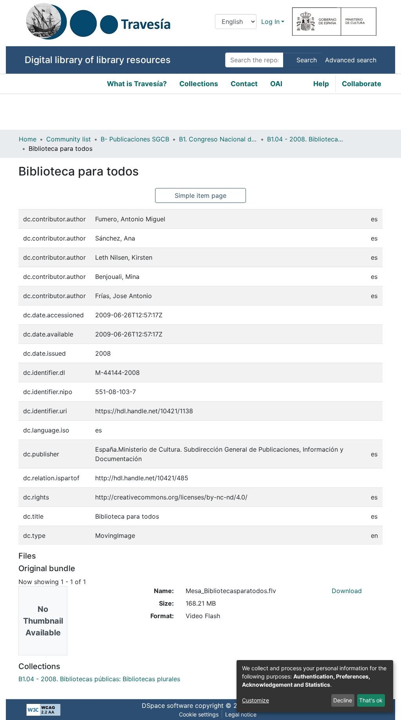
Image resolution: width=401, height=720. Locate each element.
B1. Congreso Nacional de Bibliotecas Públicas (218, 139)
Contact (244, 84)
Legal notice (240, 714)
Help (321, 84)
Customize (255, 700)
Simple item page (200, 195)
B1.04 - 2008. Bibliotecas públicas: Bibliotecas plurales (306, 139)
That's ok (371, 700)
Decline (342, 700)
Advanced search (350, 60)
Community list (68, 139)
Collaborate (361, 84)
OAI (276, 84)
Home (27, 139)
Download (347, 591)
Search (305, 60)
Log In (270, 21)
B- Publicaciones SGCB (135, 139)
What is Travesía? (137, 84)
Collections (198, 84)
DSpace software (167, 705)
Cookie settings (199, 714)
